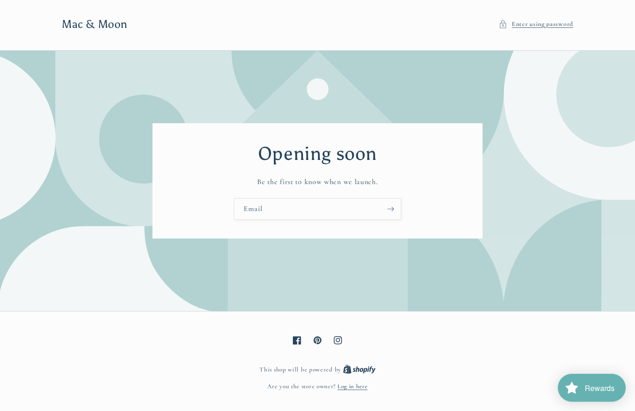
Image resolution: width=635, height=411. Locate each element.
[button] (536, 24)
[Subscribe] (390, 209)
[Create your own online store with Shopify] (359, 369)
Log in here (352, 386)
